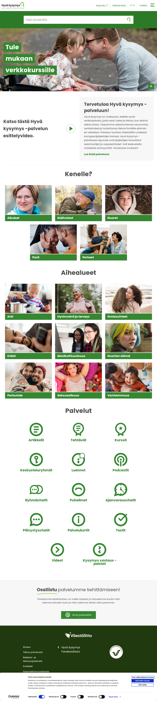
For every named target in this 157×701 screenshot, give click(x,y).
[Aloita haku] (128, 20)
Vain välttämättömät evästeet (143, 678)
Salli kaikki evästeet (142, 681)
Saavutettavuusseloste (36, 671)
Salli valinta (142, 685)
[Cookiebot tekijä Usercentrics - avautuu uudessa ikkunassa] (13, 696)
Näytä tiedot (113, 697)
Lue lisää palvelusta (96, 154)
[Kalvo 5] (79, 88)
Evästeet (28, 666)
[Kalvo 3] (74, 88)
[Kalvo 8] (86, 88)
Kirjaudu (100, 5)
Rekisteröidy (119, 5)
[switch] (63, 696)
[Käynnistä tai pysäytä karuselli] (151, 86)
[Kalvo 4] (77, 88)
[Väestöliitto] (78, 635)
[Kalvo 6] (82, 88)
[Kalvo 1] (70, 88)
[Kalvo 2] (72, 88)
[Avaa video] (70, 128)
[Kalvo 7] (84, 88)
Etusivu (27, 647)
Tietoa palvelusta (33, 652)
